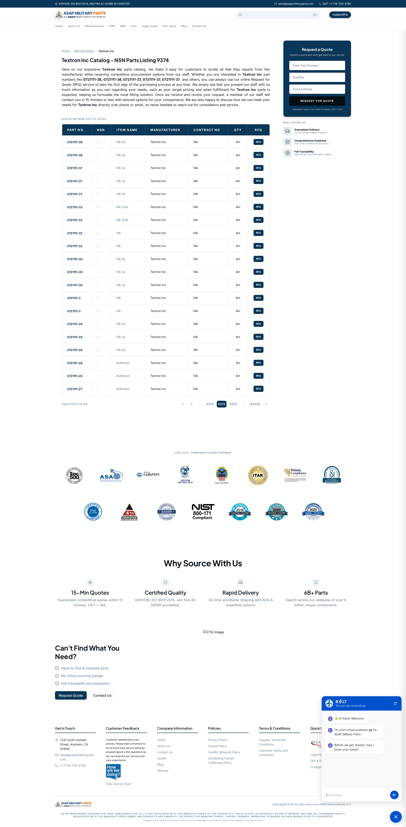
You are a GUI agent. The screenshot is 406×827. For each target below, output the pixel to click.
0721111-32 (74, 233)
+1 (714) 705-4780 (73, 765)
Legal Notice (319, 754)
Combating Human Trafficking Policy (221, 760)
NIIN (123, 26)
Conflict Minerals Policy (224, 752)
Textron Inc (158, 142)
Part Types (169, 26)
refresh (395, 703)
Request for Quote (317, 100)
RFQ (258, 141)
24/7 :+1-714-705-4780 (336, 3)
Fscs (134, 26)
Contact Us (199, 26)
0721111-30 (74, 259)
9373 (210, 404)
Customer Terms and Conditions (273, 753)
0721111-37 (74, 168)
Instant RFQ (340, 14)
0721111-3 (74, 298)
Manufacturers (94, 26)
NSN (112, 26)
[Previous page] (183, 404)
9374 (221, 404)
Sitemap (163, 770)
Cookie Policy (217, 746)
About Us (74, 26)
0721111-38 (74, 142)
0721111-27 (74, 389)
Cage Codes (150, 26)
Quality (162, 758)
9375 (233, 404)
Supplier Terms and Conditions (272, 742)
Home (59, 26)
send (394, 795)
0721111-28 (74, 363)
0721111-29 (74, 324)
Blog (184, 26)
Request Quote (71, 695)
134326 (254, 404)
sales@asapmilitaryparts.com (296, 3)
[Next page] (266, 404)
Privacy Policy (218, 740)
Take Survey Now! (118, 784)
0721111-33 (74, 207)
